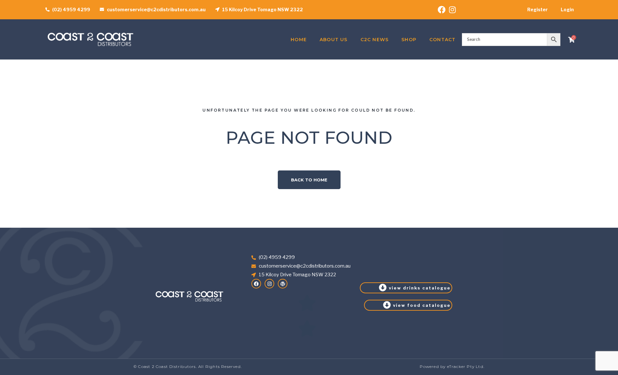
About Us (334, 39)
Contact (442, 39)
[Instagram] (269, 283)
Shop (409, 39)
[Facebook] (256, 283)
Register (537, 9)
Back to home (309, 179)
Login (567, 9)
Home (299, 39)
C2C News (374, 39)
